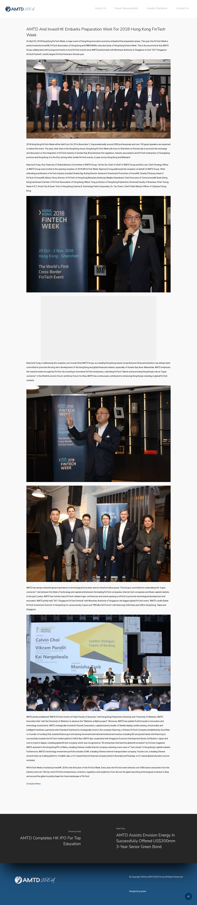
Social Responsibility (126, 8)
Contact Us (182, 8)
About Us (100, 8)
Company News (33, 784)
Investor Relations (157, 8)
